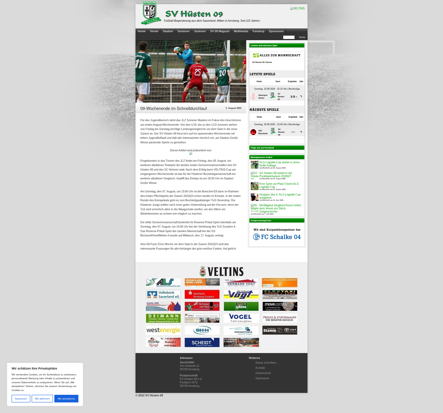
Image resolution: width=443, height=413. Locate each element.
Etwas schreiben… (267, 362)
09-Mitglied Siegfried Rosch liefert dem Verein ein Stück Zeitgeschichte (280, 208)
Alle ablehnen (42, 398)
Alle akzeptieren (66, 398)
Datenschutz (263, 373)
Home (142, 31)
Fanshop (258, 31)
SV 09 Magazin (219, 31)
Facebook (225, 401)
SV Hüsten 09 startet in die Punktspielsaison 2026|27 (275, 175)
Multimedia (241, 31)
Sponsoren (276, 31)
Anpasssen (21, 398)
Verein (154, 31)
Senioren (183, 31)
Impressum (262, 378)
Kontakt (260, 367)
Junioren (200, 31)
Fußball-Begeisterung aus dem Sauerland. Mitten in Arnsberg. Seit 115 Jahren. (212, 20)
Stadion (168, 31)
